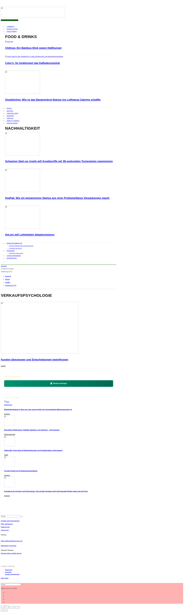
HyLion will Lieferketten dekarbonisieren (29, 234)
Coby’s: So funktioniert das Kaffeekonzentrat (32, 63)
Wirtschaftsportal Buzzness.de (12, 541)
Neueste (8, 276)
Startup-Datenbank (14, 255)
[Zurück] (2, 610)
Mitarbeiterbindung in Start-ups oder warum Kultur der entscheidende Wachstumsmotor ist (38, 409)
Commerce (10, 26)
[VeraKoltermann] (8, 405)
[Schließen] (2, 607)
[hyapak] (22, 191)
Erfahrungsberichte (14, 243)
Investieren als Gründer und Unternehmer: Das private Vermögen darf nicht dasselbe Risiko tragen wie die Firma (46, 491)
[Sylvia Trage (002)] (22, 228)
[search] (22, 516)
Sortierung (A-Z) (10, 285)
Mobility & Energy (13, 121)
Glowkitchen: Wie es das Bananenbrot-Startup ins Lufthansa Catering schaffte (53, 99)
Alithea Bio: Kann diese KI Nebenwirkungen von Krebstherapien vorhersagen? (33, 450)
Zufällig (7, 282)
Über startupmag (7, 524)
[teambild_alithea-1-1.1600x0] (9, 446)
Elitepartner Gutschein (8, 546)
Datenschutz (5, 527)
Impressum (5, 530)
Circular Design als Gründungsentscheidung (20, 471)
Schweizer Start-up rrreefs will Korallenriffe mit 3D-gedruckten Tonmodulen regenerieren (59, 161)
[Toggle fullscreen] (11, 607)
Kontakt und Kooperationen (10, 521)
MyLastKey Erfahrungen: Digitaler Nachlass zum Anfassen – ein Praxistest (32, 430)
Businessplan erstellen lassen (11, 553)
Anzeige (3, 366)
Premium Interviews (16, 253)
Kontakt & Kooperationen (12, 574)
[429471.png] (39, 353)
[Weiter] (6, 610)
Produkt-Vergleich (15, 248)
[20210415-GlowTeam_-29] (22, 93)
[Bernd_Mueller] (9, 466)
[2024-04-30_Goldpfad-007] (9, 487)
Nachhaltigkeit (12, 123)
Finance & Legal (12, 29)
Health (9, 108)
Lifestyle (10, 118)
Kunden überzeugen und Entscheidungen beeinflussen (34, 359)
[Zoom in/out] (17, 607)
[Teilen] (7, 607)
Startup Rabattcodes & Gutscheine (21, 246)
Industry (10, 111)
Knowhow (10, 116)
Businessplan (12, 258)
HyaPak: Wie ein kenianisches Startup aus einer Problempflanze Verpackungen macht (57, 198)
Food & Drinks (12, 31)
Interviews (11, 251)
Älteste (7, 279)
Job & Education (12, 113)
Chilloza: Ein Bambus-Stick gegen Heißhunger (33, 47)
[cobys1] (34, 56)
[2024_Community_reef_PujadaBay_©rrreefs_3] (22, 155)
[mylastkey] (9, 425)
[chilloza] (9, 41)
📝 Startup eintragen (58, 383)
